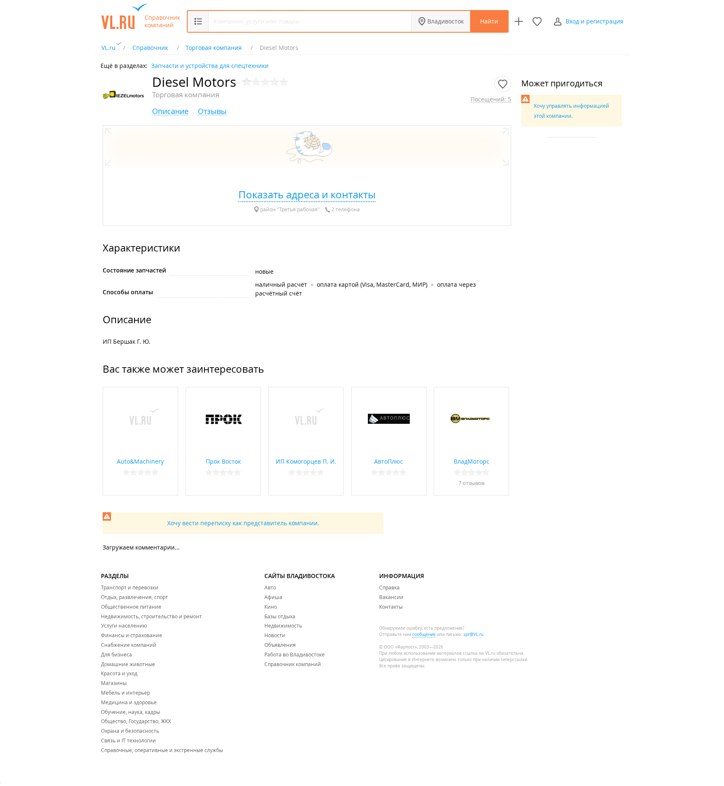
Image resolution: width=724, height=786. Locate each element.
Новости (274, 635)
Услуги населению (124, 625)
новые (264, 271)
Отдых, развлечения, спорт (134, 597)
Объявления (280, 644)
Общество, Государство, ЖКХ (136, 721)
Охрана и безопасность (130, 730)
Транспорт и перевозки (129, 587)
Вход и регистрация (594, 21)
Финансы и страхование (131, 635)
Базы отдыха (279, 616)
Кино (270, 606)
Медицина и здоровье (129, 702)
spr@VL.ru (473, 634)
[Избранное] (537, 21)
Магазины (114, 683)
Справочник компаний (162, 21)
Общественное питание (131, 606)
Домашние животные (128, 664)
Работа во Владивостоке (294, 654)
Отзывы (212, 111)
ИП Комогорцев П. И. (306, 461)
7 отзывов (471, 483)
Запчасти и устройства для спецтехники (210, 65)
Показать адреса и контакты (306, 194)
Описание (170, 111)
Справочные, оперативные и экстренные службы (162, 750)
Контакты (391, 606)
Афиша (273, 597)
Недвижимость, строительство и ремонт (151, 616)
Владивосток (445, 21)
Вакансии (391, 597)
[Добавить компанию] (518, 21)
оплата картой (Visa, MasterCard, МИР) (372, 284)
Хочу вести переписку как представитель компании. (243, 523)
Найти (489, 21)
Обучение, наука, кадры (130, 711)
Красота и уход (119, 673)
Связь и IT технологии (128, 740)
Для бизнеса (116, 654)
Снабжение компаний (128, 644)
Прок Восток (223, 461)
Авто (270, 587)
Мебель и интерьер (125, 692)
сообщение (424, 634)
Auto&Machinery (140, 461)
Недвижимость (283, 625)
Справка (389, 587)
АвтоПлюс (388, 461)
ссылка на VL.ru (479, 653)
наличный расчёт (281, 284)
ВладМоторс (471, 461)
